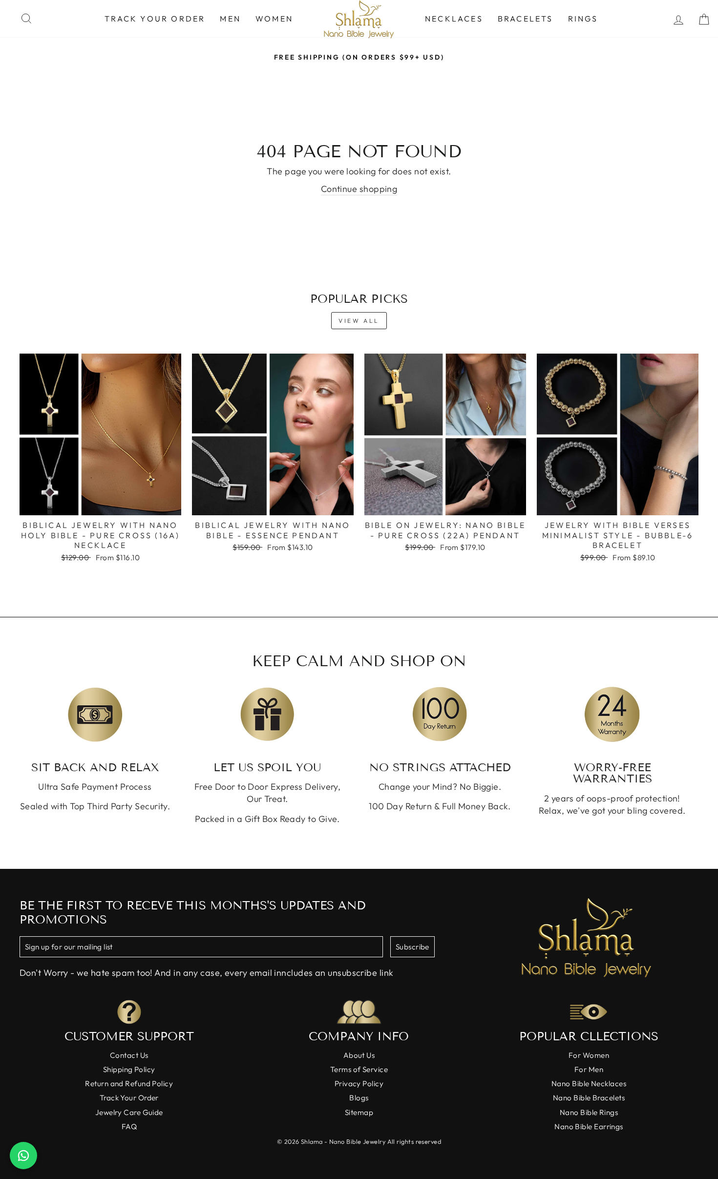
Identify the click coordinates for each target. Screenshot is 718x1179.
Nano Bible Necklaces (588, 1083)
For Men (588, 1069)
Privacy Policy (359, 1083)
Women (274, 18)
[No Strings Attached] (439, 714)
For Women (589, 1055)
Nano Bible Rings (589, 1112)
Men (230, 18)
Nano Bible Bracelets (589, 1097)
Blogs (358, 1097)
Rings (583, 18)
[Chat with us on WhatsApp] (23, 1155)
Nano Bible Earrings (588, 1126)
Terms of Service (359, 1069)
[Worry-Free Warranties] (612, 714)
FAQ (129, 1126)
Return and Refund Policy (129, 1083)
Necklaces (454, 18)
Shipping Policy (129, 1069)
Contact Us (129, 1055)
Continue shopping (359, 188)
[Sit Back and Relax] (95, 714)
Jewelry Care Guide (129, 1112)
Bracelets (525, 18)
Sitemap (359, 1112)
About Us (359, 1055)
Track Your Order (155, 18)
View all (359, 320)
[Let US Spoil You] (267, 714)
